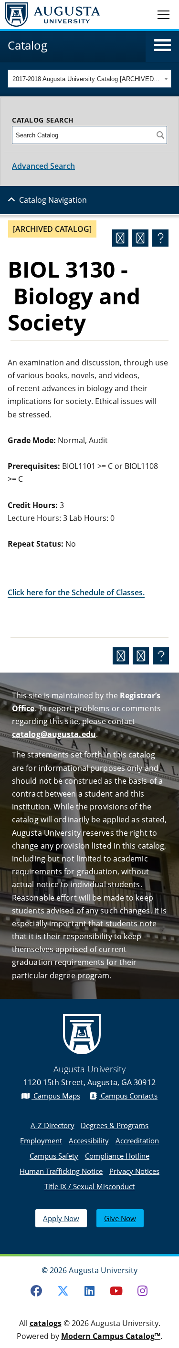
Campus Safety (54, 1156)
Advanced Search (43, 166)
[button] (162, 45)
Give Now (120, 1218)
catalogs (46, 1323)
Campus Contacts (128, 1095)
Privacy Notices (134, 1171)
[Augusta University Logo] (50, 14)
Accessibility (89, 1140)
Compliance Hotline (117, 1156)
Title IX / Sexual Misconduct (89, 1186)
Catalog (27, 45)
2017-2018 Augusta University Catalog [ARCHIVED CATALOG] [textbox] (86, 79)
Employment (41, 1140)
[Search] (160, 135)
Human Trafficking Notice (61, 1171)
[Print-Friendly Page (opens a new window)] (140, 238)
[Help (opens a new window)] (160, 238)
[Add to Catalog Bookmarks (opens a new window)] (120, 238)
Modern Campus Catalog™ (110, 1336)
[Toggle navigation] (163, 14)
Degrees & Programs (114, 1125)
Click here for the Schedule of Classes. (76, 592)
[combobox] (89, 79)
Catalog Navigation (53, 200)
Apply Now (61, 1218)
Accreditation (137, 1140)
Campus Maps (56, 1095)
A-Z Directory (52, 1125)
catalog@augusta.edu (54, 734)
